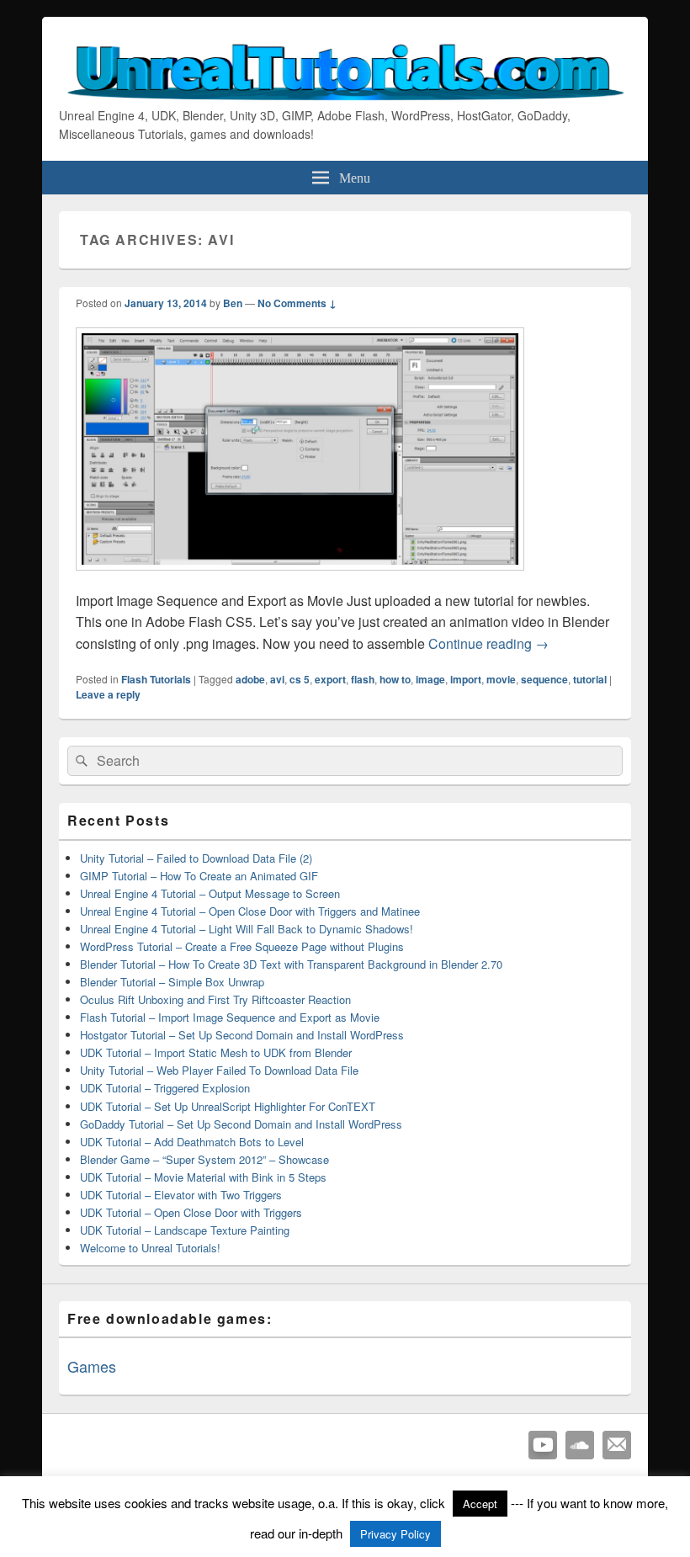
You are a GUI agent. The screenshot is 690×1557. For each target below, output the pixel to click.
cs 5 (299, 679)
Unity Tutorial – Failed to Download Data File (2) (196, 858)
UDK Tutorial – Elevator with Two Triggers (181, 1195)
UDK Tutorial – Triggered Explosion (165, 1088)
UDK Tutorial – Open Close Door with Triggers (191, 1212)
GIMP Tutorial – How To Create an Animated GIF (199, 876)
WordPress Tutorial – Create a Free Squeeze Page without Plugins (242, 946)
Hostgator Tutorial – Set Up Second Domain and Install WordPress (242, 1035)
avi (277, 679)
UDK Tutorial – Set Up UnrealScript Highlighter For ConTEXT (227, 1106)
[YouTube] (542, 1445)
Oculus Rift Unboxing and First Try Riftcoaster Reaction (215, 999)
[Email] (616, 1445)
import (465, 679)
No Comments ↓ (297, 303)
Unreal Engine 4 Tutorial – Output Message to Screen (210, 893)
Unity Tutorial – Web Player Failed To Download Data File (219, 1070)
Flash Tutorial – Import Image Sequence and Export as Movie (230, 1017)
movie (501, 679)
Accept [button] (480, 1504)
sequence (544, 679)
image (430, 679)
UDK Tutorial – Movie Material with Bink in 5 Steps (203, 1177)
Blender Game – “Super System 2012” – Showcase (204, 1159)
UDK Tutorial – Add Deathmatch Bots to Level (192, 1142)
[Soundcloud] (579, 1445)
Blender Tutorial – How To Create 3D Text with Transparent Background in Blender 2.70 (291, 964)
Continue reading (488, 643)
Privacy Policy (395, 1534)
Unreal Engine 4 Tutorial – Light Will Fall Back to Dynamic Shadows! (246, 929)
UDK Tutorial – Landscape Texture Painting (184, 1230)
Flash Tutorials (156, 679)
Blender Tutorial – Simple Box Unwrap (172, 982)
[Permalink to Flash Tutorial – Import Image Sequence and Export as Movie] (300, 578)
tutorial (590, 679)
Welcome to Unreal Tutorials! (150, 1248)
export (330, 679)
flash (362, 679)
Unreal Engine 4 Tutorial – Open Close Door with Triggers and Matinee (250, 911)
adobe (250, 679)
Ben (232, 303)
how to (395, 679)
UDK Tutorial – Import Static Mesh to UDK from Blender (216, 1052)
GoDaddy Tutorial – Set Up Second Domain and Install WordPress (241, 1124)
